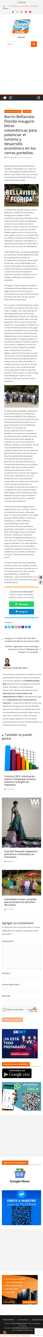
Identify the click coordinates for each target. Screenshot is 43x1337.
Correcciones (23, 1320)
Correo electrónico (11, 984)
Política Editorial (8, 1320)
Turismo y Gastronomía (13, 111)
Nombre (6, 973)
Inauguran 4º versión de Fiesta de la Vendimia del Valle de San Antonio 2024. (22, 639)
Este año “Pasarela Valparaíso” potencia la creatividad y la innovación (21, 854)
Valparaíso (27, 111)
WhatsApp (23, 604)
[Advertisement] (21, 72)
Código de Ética (37, 1320)
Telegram (23, 611)
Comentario (8, 941)
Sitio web (6, 996)
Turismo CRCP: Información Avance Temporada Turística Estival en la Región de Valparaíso (20, 780)
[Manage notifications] (5, 1332)
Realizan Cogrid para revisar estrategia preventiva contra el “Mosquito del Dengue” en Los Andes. (21, 649)
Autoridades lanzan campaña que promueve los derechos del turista (20, 902)
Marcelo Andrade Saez (24, 158)
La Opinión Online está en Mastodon (15, 1335)
